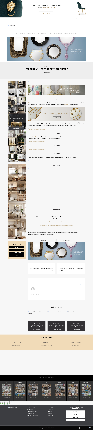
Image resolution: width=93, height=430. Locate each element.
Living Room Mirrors (32, 411)
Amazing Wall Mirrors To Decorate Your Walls (36, 326)
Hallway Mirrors (73, 33)
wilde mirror (50, 234)
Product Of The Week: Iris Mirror (76, 326)
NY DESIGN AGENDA (76, 345)
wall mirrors (43, 234)
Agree (77, 428)
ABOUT (8, 19)
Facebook (50, 409)
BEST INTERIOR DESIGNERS (17, 342)
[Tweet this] (45, 75)
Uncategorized (56, 323)
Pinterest (50, 413)
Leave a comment (66, 240)
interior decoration (41, 232)
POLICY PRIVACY (14, 19)
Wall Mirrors (19, 33)
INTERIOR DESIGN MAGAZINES (76, 342)
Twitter (50, 411)
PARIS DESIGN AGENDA (16, 345)
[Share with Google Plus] (47, 75)
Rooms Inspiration (41, 33)
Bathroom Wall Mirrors (32, 415)
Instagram (50, 415)
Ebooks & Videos (31, 419)
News (25, 33)
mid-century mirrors (72, 232)
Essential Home (32, 232)
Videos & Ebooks (31, 33)
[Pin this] (49, 75)
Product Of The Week (33, 234)
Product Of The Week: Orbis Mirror (56, 326)
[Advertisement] (41, 364)
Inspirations (30, 417)
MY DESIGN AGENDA (46, 342)
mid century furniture (61, 232)
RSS (49, 417)
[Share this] (43, 75)
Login (80, 284)
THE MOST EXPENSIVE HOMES (46, 345)
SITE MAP (20, 19)
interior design (51, 232)
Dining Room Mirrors (52, 33)
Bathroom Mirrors (63, 33)
